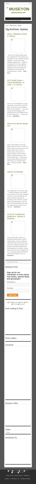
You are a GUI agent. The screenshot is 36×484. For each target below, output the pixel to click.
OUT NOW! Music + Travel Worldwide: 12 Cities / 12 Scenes (15, 82)
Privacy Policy (18, 475)
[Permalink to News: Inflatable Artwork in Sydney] (18, 52)
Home (6, 25)
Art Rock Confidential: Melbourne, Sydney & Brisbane (16, 216)
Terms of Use (9, 475)
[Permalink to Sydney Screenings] (18, 187)
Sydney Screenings (15, 172)
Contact (7, 478)
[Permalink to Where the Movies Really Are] (18, 141)
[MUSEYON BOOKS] (18, 13)
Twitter (8, 430)
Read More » (16, 116)
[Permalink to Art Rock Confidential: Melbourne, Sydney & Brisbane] (18, 234)
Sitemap (26, 475)
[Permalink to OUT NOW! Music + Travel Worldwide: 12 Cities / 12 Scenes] (18, 100)
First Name (10, 288)
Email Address (11, 282)
